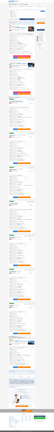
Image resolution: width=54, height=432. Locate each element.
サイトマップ (10, 424)
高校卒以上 (15, 30)
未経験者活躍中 (13, 273)
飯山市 (30, 420)
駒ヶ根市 (23, 421)
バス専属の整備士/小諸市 (13, 203)
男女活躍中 (19, 273)
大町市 (26, 419)
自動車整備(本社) (12, 237)
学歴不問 (15, 344)
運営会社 (16, 423)
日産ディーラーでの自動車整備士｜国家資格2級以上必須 (17, 28)
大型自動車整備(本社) (12, 271)
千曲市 (22, 418)
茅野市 (26, 418)
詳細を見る (24, 57)
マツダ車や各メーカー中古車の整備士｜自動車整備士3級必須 (18, 64)
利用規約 (10, 423)
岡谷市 (26, 420)
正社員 (10, 30)
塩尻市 (30, 419)
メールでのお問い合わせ (39, 416)
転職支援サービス (11, 421)
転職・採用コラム (17, 421)
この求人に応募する (22, 92)
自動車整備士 (11, 305)
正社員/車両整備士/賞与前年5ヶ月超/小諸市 (16, 101)
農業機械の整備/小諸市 (13, 169)
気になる (16, 57)
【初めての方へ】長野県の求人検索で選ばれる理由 (12, 419)
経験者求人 (12, 30)
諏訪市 (22, 419)
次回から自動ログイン (42, 28)
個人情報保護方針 (17, 422)
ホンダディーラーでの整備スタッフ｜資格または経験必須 (18, 342)
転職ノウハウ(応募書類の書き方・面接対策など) (14, 420)
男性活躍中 (18, 30)
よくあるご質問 (10, 422)
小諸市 (22, 420)
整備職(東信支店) (12, 135)
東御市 (30, 418)
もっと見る (27, 9)
